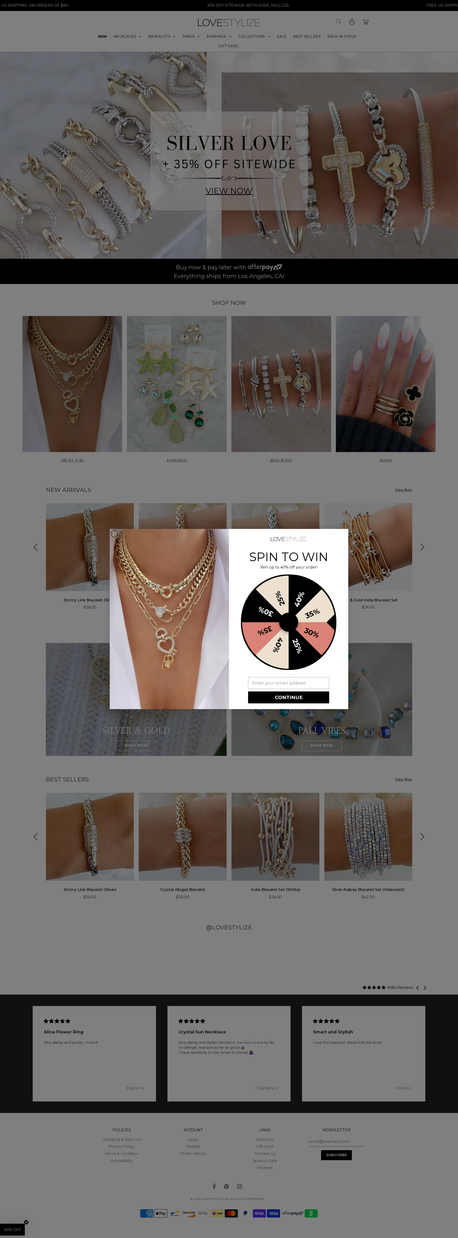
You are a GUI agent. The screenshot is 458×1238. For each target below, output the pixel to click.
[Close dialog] (114, 533)
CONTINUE (289, 697)
